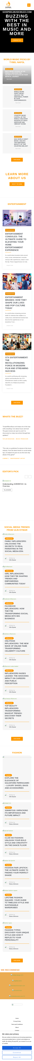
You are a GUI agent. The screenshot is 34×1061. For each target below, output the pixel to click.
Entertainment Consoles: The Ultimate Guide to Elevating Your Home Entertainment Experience (15, 242)
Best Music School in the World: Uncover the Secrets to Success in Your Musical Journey (16, 74)
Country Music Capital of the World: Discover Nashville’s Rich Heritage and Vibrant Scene (21, 120)
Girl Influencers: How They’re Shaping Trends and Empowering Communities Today (16, 579)
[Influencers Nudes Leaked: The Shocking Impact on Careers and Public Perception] (10, 666)
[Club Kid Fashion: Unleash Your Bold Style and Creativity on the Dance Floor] (8, 830)
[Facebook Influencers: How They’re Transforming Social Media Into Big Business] (9, 599)
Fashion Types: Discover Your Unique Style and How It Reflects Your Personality (17, 935)
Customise (17, 1052)
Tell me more (7, 490)
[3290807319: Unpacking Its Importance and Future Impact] (7, 803)
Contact (17, 1030)
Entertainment (10, 230)
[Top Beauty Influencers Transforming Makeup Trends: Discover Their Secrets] (10, 698)
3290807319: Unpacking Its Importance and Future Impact (16, 812)
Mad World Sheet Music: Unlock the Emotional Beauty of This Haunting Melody (21, 142)
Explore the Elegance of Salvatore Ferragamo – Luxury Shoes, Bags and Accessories (17, 783)
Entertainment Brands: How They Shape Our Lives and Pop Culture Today (16, 302)
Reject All (17, 1057)
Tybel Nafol (9, 79)
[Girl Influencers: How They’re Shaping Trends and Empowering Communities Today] (7, 566)
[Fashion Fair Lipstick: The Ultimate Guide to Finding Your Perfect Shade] (9, 860)
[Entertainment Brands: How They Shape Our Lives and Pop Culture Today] (17, 281)
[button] (30, 476)
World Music (9, 69)
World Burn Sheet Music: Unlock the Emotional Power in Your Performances (21, 96)
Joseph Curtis (9, 265)
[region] (17, 1046)
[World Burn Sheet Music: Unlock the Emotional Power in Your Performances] (7, 97)
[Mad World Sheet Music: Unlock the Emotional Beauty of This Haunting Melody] (7, 143)
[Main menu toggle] (29, 5)
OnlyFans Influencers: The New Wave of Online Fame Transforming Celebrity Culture (17, 646)
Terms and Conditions (17, 1024)
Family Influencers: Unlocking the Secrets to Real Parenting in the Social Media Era (15, 546)
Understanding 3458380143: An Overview (14, 485)
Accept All (17, 1048)
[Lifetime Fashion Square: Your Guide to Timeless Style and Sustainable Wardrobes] (10, 890)
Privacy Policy (17, 1021)
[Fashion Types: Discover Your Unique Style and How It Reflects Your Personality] (7, 923)
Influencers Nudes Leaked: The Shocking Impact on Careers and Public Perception (17, 678)
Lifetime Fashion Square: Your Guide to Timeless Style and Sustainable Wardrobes (17, 903)
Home (17, 1018)
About (17, 1027)
